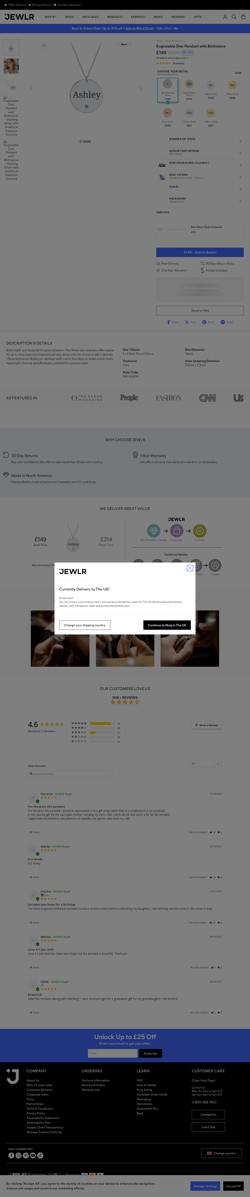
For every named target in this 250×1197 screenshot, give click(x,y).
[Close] (190, 568)
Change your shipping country (84, 625)
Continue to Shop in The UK (167, 625)
